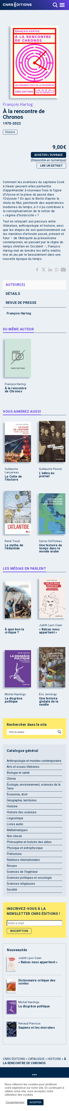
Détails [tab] (13, 294)
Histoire (10, 132)
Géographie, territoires (22, 800)
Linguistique (15, 818)
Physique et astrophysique (25, 848)
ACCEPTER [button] (35, 1102)
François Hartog (18, 104)
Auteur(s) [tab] (15, 285)
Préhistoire (14, 854)
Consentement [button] (15, 1102)
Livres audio (15, 824)
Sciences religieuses (21, 883)
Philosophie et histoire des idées (29, 842)
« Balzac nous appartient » (49, 631)
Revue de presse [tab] (21, 303)
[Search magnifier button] (59, 732)
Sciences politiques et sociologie (29, 878)
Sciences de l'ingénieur (22, 872)
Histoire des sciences (21, 812)
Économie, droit (17, 794)
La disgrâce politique (13, 700)
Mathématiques (17, 830)
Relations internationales (23, 860)
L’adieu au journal (46, 475)
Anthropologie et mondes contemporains (34, 761)
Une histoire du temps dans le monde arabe (50, 548)
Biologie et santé (18, 773)
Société (12, 889)
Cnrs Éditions (14, 1059)
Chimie (11, 778)
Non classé (14, 836)
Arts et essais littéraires (23, 767)
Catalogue (36, 1059)
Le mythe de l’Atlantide (14, 547)
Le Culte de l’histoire (13, 478)
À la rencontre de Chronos (15, 390)
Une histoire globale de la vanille (48, 701)
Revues (12, 866)
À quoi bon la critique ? (14, 631)
